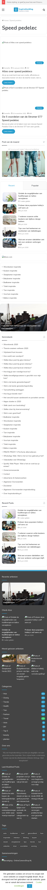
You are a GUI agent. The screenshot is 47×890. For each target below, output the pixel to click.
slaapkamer (15, 842)
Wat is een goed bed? (12, 413)
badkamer (14, 833)
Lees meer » (8, 82)
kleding (26, 837)
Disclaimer (8, 486)
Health (6, 706)
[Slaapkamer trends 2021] (9, 669)
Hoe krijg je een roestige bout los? (17, 371)
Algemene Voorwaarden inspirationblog (19, 489)
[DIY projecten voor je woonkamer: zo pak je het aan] (23, 778)
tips (25, 842)
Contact (7, 474)
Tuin (5, 710)
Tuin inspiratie (9, 290)
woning (34, 846)
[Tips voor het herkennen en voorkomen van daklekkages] (9, 232)
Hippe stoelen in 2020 (12, 401)
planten (6, 739)
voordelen (24, 846)
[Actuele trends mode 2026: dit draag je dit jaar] (38, 794)
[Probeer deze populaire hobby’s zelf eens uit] (9, 209)
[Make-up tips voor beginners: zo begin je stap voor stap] (38, 779)
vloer (15, 846)
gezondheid (32, 833)
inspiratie (6, 837)
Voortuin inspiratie (11, 294)
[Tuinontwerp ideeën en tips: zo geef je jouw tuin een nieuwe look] (23, 796)
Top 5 (5, 731)
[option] (23, 317)
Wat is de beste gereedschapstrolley (18, 386)
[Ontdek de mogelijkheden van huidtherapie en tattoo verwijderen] (9, 197)
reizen (5, 842)
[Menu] (3, 10)
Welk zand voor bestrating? (14, 405)
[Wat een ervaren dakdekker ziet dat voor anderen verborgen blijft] (9, 243)
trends (32, 842)
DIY (4, 727)
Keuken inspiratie (10, 271)
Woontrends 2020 (11, 344)
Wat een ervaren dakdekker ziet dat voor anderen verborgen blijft (31, 242)
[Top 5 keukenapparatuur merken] (23, 659)
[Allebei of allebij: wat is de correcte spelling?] (38, 670)
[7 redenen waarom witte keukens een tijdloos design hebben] (9, 220)
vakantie (6, 846)
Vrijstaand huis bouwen (13, 352)
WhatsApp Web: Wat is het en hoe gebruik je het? (24, 456)
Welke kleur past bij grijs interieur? (17, 360)
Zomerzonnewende (11, 470)
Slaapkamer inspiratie (12, 274)
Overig (6, 698)
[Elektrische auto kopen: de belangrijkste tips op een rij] (9, 796)
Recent (11, 185)
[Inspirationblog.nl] (24, 9)
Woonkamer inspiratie (12, 267)
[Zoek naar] (44, 10)
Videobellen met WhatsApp (15, 460)
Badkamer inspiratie (11, 282)
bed (22, 833)
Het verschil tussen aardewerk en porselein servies (24, 397)
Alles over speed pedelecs (17, 71)
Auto (5, 722)
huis (41, 833)
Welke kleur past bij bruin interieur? (17, 368)
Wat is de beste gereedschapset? (17, 382)
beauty (6, 735)
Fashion (6, 714)
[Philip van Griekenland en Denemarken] (9, 658)
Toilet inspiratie (10, 286)
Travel (5, 718)
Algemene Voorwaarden (13, 482)
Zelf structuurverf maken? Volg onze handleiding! (23, 149)
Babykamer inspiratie (12, 278)
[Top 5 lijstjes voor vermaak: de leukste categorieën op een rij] (23, 811)
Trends (6, 702)
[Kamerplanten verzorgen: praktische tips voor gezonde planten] (38, 811)
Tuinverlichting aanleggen (14, 390)
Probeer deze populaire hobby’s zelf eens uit (34, 631)
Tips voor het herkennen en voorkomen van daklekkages (29, 229)
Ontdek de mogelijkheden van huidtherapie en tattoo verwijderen (30, 196)
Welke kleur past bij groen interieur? (18, 364)
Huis (5, 693)
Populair (35, 185)
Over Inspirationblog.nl (12, 493)
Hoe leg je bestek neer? (13, 394)
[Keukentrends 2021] (38, 658)
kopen (34, 837)
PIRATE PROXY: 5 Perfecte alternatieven (20, 452)
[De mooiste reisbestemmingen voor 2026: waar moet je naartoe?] (9, 810)
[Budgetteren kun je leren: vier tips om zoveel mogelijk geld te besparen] (23, 672)
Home (6, 20)
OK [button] (30, 886)
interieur (17, 837)
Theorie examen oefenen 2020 (16, 348)
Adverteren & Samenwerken (15, 478)
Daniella (7, 68)
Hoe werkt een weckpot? (13, 356)
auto (5, 833)
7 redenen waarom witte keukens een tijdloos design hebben (29, 219)
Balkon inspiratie (10, 298)
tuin (39, 842)
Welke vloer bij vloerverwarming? (17, 409)
